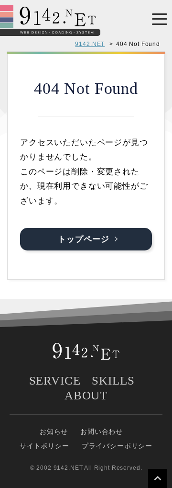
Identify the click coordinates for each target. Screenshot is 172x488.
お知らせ (54, 431)
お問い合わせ (101, 431)
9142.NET (90, 44)
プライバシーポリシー (117, 446)
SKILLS (113, 380)
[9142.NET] (50, 30)
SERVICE (55, 380)
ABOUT (86, 395)
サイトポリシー (44, 446)
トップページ (83, 239)
